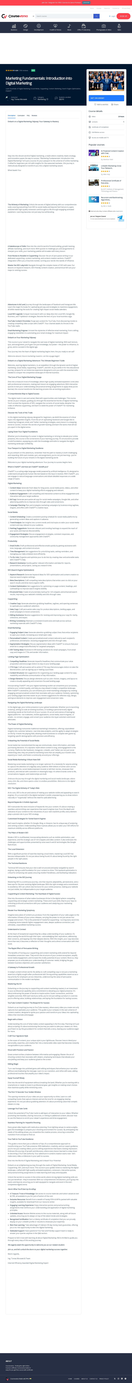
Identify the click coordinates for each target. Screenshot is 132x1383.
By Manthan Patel (107, 159)
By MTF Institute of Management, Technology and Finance (112, 190)
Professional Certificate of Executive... (111, 182)
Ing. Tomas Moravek (19, 99)
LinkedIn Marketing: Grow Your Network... (111, 167)
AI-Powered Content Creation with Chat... (112, 152)
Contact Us (116, 8)
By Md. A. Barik (106, 206)
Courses (99, 8)
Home (92, 8)
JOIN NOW (86, 3)
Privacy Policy (126, 8)
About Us (107, 8)
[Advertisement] (66, 48)
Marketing (42, 99)
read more (119, 211)
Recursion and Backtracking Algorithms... (112, 198)
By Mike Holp (105, 174)
